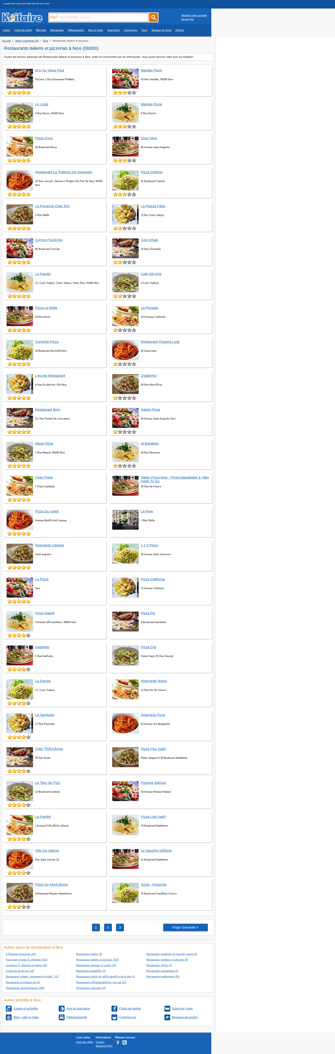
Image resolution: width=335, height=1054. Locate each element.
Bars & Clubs (95, 30)
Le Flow (147, 511)
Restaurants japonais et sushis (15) (96, 965)
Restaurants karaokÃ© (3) (90, 970)
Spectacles (113, 30)
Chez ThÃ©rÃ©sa (49, 749)
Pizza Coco (44, 138)
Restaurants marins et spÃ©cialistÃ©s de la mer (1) (105, 976)
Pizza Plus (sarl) (153, 749)
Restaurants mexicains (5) (91, 988)
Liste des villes (84, 1042)
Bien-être (41, 30)
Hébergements (76, 30)
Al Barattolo (150, 443)
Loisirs (6, 30)
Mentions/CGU (104, 1046)
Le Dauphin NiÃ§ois (156, 851)
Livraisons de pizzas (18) (20, 970)
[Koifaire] (22, 21)
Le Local (41, 104)
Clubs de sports (23, 30)
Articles (179, 30)
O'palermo (149, 376)
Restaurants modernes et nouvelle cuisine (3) (171, 954)
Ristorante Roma (154, 681)
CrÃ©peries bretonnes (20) (21, 954)
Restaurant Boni (47, 410)
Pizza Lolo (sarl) (153, 817)
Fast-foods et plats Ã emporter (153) (26, 959)
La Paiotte (43, 817)
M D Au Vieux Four (49, 70)
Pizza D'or (148, 647)
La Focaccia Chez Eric (52, 206)
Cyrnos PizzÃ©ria (48, 240)
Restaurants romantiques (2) (162, 970)
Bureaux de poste (161, 30)
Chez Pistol (44, 477)
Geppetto (42, 647)
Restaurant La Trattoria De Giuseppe (63, 172)
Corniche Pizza (47, 342)
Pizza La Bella (46, 308)
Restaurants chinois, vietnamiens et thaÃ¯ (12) (32, 976)
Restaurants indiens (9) (89, 954)
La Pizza (41, 579)
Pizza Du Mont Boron (51, 885)
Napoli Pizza (150, 410)
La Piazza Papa (153, 206)
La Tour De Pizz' (47, 783)
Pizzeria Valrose (153, 783)
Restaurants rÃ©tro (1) (159, 965)
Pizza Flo (148, 613)
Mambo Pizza (151, 70)
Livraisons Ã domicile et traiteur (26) (26, 965)
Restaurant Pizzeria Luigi (160, 342)
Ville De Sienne (47, 851)
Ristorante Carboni (49, 545)
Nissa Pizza (44, 443)
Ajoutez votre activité (194, 15)
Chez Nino (149, 138)
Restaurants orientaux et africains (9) (167, 959)
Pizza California (153, 579)
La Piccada (149, 308)
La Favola (42, 274)
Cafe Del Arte (151, 274)
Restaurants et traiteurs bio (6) (23, 982)
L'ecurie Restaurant (50, 376)
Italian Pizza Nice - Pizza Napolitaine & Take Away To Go (175, 479)
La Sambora (44, 715)
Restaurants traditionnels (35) (162, 976)
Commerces (130, 30)
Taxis (145, 30)
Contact (100, 1042)
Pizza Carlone (151, 172)
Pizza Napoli (44, 613)
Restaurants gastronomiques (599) (25, 988)
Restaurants (57, 30)
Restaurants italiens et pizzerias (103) (97, 959)
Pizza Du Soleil (47, 511)
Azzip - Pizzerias (154, 885)
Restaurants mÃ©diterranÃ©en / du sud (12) (101, 982)
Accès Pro (187, 19)
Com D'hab (149, 240)
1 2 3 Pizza (149, 545)
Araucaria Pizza (153, 715)
